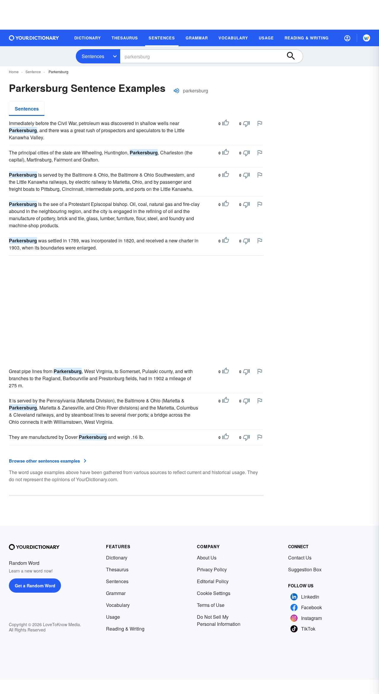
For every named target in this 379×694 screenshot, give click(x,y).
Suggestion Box (305, 569)
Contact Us (299, 557)
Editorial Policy (213, 581)
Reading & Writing (125, 628)
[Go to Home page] (34, 38)
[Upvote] (225, 123)
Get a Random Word (35, 586)
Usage (113, 616)
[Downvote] (246, 123)
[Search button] (294, 56)
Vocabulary (118, 605)
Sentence (33, 71)
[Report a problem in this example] (259, 123)
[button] (347, 38)
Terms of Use (210, 605)
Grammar (116, 593)
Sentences (93, 56)
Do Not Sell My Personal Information (218, 620)
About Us (206, 557)
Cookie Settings (213, 593)
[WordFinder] (366, 38)
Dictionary (116, 557)
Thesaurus (117, 569)
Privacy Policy (212, 569)
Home (14, 71)
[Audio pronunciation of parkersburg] (176, 90)
